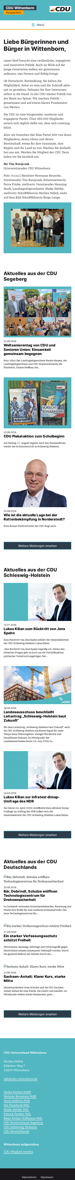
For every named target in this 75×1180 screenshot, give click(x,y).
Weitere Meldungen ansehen (37, 546)
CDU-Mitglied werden (18, 1151)
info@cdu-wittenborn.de (20, 1079)
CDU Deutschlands (16, 1131)
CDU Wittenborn (20, 8)
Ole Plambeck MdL (16, 1105)
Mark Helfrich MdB (17, 1100)
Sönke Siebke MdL (16, 1109)
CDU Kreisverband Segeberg (23, 1122)
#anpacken (13, 12)
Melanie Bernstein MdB (20, 1096)
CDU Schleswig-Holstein (20, 1127)
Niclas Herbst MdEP (17, 1092)
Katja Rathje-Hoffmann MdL (23, 1118)
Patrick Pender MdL (17, 1114)
